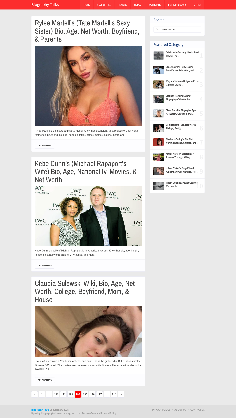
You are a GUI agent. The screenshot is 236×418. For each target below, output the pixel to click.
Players (122, 4)
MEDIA (137, 4)
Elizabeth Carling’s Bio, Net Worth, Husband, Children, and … (182, 141)
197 (99, 394)
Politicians (154, 4)
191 (56, 394)
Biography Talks (45, 4)
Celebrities (104, 4)
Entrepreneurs (177, 4)
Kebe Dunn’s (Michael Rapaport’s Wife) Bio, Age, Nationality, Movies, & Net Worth (86, 171)
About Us (180, 409)
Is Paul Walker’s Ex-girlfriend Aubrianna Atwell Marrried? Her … (182, 170)
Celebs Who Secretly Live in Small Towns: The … (182, 54)
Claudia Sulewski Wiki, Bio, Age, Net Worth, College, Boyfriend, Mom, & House (85, 291)
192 (63, 394)
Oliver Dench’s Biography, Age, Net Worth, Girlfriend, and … (181, 112)
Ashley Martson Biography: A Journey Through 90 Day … (180, 155)
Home (87, 4)
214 (114, 394)
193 (71, 394)
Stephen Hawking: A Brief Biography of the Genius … (179, 97)
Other (197, 4)
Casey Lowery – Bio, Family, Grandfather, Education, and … (181, 68)
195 (85, 394)
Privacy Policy (161, 409)
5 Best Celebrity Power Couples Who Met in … (182, 184)
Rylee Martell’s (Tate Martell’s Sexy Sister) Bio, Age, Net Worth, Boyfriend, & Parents (87, 31)
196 (92, 394)
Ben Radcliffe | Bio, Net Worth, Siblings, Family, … (181, 126)
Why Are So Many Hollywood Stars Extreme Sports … (183, 83)
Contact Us (197, 409)
